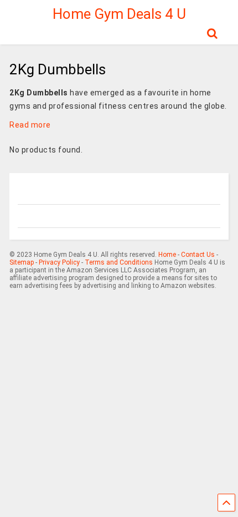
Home (167, 254)
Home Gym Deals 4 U (119, 14)
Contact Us (198, 254)
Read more (30, 124)
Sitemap (21, 262)
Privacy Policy (59, 262)
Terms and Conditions (119, 262)
